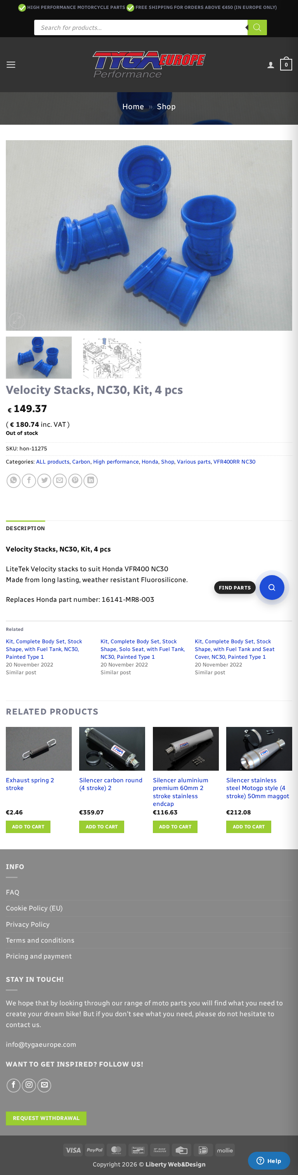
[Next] (277, 235)
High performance (116, 462)
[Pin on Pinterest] (75, 481)
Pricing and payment (39, 956)
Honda (150, 462)
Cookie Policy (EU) (34, 908)
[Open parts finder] (272, 587)
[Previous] (21, 235)
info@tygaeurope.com (41, 1044)
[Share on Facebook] (29, 481)
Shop (166, 106)
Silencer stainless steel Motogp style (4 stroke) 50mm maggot (257, 788)
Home (133, 106)
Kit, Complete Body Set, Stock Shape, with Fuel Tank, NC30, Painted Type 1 (44, 649)
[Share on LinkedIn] (90, 481)
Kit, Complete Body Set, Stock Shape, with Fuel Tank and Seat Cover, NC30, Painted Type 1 (235, 649)
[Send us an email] (44, 1086)
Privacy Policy (28, 924)
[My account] (271, 64)
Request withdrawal (46, 1118)
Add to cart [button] (28, 827)
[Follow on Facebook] (14, 1086)
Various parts (194, 462)
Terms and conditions (40, 940)
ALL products (52, 462)
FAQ (12, 892)
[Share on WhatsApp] (14, 481)
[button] (11, 65)
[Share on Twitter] (44, 481)
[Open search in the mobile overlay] (150, 27)
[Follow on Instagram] (29, 1086)
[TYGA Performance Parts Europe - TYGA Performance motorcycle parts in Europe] (149, 64)
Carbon (81, 462)
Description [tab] (25, 528)
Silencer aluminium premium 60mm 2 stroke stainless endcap (180, 792)
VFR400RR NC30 (234, 462)
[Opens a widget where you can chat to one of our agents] (269, 1161)
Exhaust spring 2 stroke (30, 784)
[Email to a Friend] (60, 481)
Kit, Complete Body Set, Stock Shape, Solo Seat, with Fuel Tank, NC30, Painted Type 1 (142, 649)
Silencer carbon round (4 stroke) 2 (110, 784)
